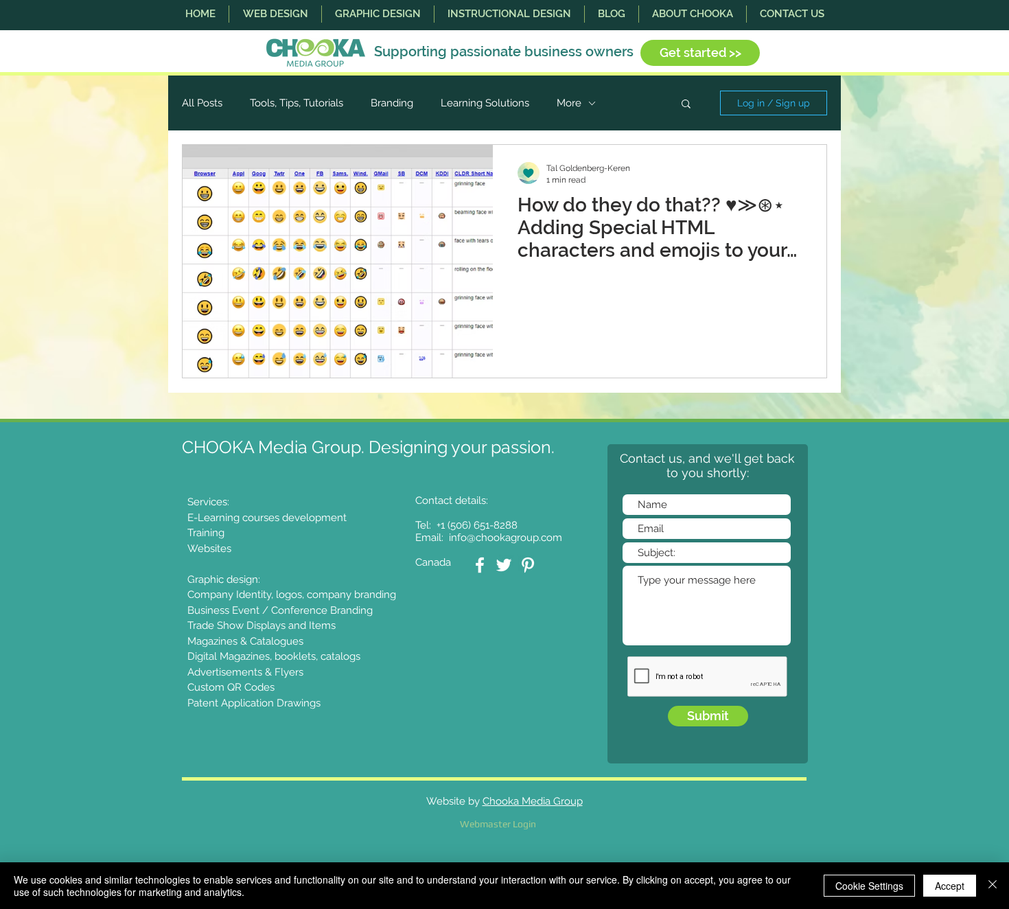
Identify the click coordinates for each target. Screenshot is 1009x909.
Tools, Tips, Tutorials (296, 103)
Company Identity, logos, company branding (291, 594)
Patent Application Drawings (254, 703)
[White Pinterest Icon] (528, 565)
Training (205, 533)
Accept (949, 886)
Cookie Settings (869, 886)
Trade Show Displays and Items (261, 625)
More (569, 103)
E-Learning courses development (267, 517)
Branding (392, 103)
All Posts (202, 103)
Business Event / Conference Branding (280, 610)
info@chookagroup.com (505, 537)
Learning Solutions (485, 103)
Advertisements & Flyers (245, 672)
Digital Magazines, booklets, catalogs (273, 656)
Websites (209, 548)
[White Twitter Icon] (504, 565)
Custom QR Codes (231, 687)
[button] (275, 14)
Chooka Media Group (533, 801)
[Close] (992, 885)
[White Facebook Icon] (479, 565)
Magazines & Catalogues (245, 641)
